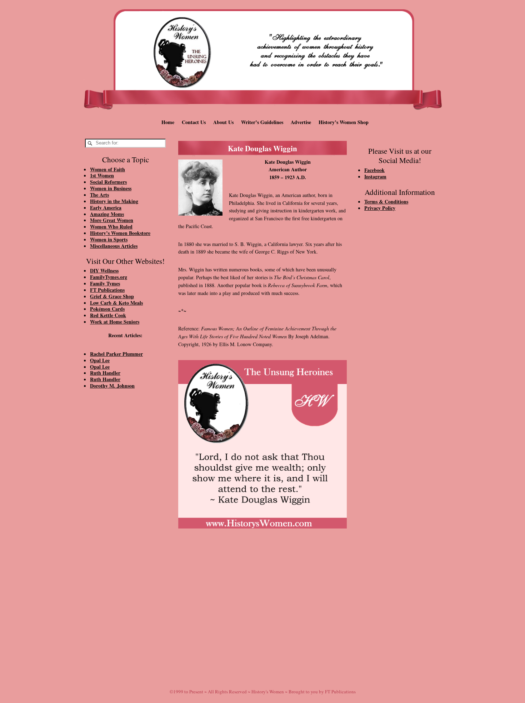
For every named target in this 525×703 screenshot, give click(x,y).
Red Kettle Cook (108, 315)
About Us (223, 122)
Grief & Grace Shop (112, 296)
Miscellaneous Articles (114, 246)
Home (167, 122)
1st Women (102, 175)
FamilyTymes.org (108, 277)
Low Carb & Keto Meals (116, 302)
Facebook (374, 170)
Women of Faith (107, 169)
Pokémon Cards (107, 309)
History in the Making (114, 201)
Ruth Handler (105, 373)
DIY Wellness (104, 270)
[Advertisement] (125, 515)
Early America (105, 207)
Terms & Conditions (386, 201)
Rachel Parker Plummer (116, 354)
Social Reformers (108, 182)
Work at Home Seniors (114, 321)
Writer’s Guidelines (262, 122)
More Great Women (111, 220)
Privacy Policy (379, 208)
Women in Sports (109, 239)
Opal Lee (100, 360)
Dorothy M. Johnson (112, 385)
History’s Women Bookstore (120, 233)
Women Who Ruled (111, 226)
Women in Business (110, 188)
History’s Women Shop (344, 122)
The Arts (99, 194)
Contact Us (194, 122)
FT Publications (107, 290)
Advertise (301, 122)
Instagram (375, 176)
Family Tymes (105, 283)
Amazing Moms (107, 214)
